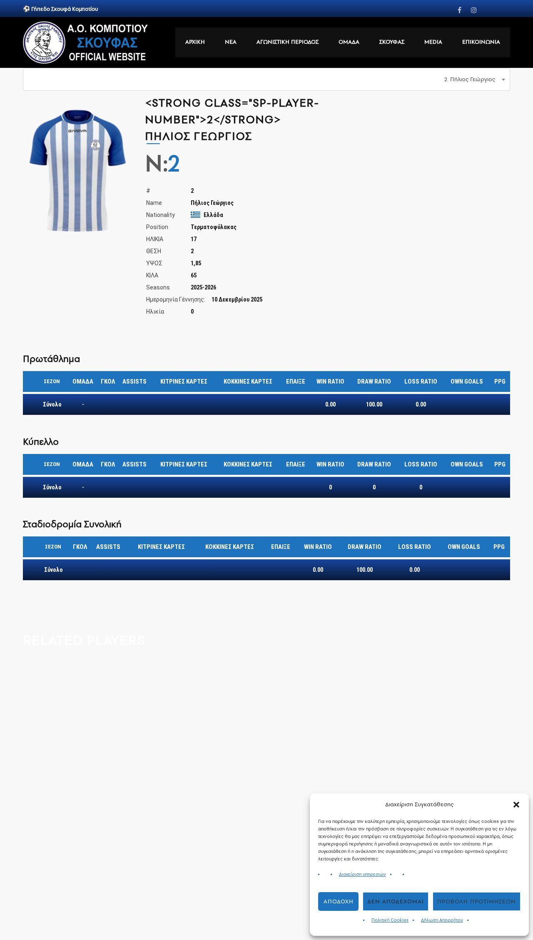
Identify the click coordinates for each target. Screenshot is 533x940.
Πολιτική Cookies (389, 920)
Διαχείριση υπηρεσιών (362, 874)
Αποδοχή (339, 901)
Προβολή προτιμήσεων (476, 901)
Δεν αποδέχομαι (395, 901)
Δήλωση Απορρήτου (442, 920)
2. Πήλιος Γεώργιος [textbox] (469, 79)
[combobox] (266, 79)
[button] (516, 804)
